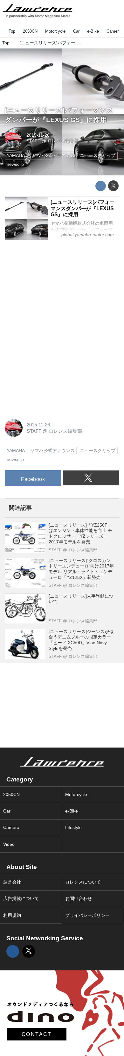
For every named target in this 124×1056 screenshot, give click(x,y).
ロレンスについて (83, 882)
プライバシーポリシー (87, 915)
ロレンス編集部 (63, 141)
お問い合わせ (78, 898)
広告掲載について (21, 898)
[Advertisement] (52, 285)
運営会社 (12, 882)
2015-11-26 (38, 135)
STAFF (33, 141)
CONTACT (37, 1034)
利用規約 (12, 915)
